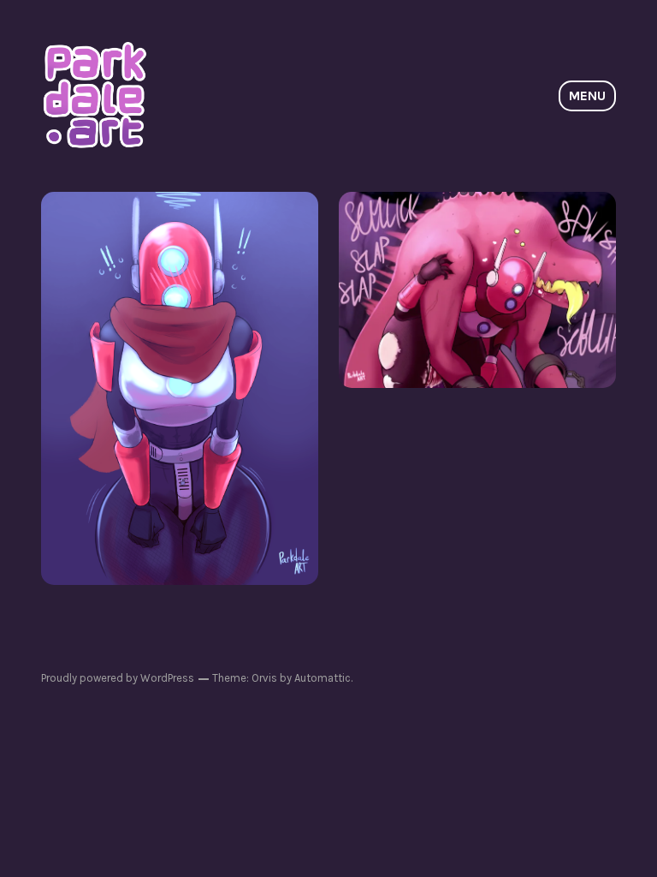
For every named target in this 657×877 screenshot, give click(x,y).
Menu (587, 95)
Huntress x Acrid (478, 289)
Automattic (322, 677)
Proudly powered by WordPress (117, 677)
